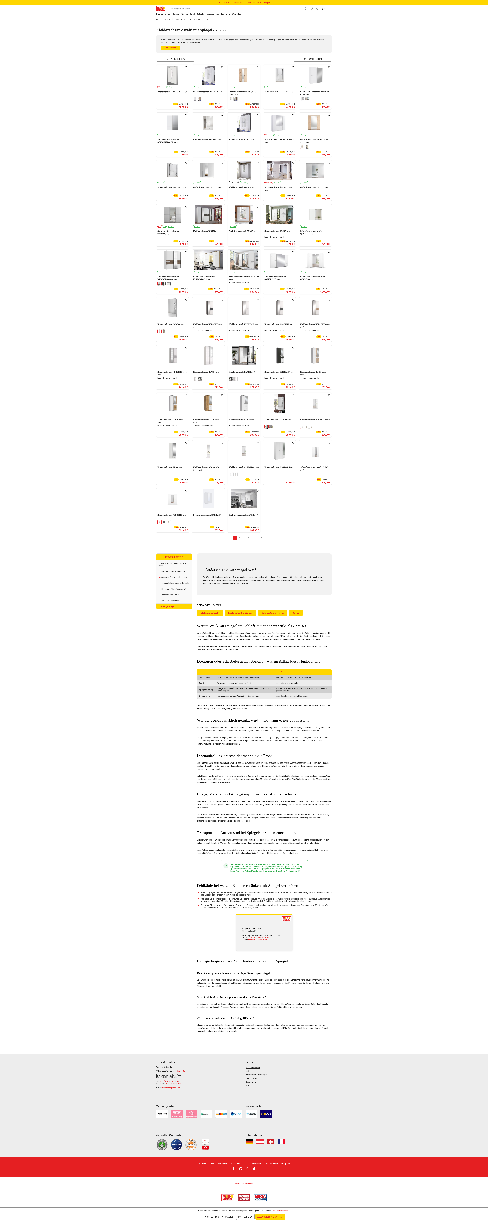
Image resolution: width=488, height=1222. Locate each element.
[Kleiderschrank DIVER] (208, 214)
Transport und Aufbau (170, 595)
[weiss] (195, 99)
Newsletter (222, 1164)
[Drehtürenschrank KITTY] (208, 75)
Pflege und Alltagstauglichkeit (173, 589)
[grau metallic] (164, 522)
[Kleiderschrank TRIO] (172, 450)
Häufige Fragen (168, 606)
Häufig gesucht (315, 59)
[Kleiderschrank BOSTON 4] (279, 450)
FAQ (247, 1071)
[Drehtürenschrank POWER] (172, 75)
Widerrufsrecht (271, 1164)
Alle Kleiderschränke (209, 613)
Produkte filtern (178, 59)
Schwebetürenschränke (273, 613)
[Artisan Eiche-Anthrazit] (235, 99)
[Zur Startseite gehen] (161, 8)
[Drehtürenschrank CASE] (208, 498)
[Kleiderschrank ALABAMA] (315, 403)
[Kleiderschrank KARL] (244, 122)
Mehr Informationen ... (281, 1211)
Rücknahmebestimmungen (257, 1075)
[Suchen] (305, 8)
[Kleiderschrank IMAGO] (172, 307)
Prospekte (285, 1164)
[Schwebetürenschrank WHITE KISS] (315, 75)
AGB (245, 1164)
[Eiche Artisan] (307, 427)
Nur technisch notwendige (219, 1217)
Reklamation (251, 1082)
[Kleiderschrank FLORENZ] (172, 498)
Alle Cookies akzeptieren (270, 1217)
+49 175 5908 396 (173, 1083)
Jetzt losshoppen (263, 3)
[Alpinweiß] (302, 427)
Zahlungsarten (251, 1078)
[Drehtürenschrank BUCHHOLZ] (279, 122)
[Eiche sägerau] (164, 331)
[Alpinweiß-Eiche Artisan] (311, 427)
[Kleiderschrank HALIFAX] (279, 75)
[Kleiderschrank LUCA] (244, 170)
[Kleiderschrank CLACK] (208, 355)
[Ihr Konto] (312, 8)
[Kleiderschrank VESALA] (208, 122)
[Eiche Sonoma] (200, 99)
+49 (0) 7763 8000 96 (259, 938)
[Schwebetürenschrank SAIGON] (244, 260)
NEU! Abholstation (253, 1068)
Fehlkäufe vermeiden (170, 600)
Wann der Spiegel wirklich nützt (174, 577)
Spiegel (296, 613)
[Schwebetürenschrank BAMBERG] (172, 260)
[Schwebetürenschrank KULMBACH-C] (208, 260)
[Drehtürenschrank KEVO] (208, 170)
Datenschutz (256, 1164)
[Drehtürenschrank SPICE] (244, 214)
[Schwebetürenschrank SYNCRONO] (279, 260)
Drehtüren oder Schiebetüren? (174, 571)
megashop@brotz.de (257, 940)
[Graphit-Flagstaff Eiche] (164, 284)
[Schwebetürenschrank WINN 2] (279, 170)
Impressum (235, 1164)
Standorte (181, 1071)
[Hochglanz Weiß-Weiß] (195, 379)
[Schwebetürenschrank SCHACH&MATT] (172, 122)
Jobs (212, 1164)
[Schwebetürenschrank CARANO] (172, 214)
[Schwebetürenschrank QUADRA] (315, 214)
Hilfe (247, 1085)
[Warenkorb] (323, 8)
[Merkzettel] (318, 8)
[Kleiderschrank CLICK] (279, 355)
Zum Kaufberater (170, 48)
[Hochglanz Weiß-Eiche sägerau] (200, 379)
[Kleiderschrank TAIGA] (279, 214)
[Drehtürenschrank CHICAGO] (244, 75)
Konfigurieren (245, 1217)
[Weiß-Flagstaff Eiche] (159, 284)
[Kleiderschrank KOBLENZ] (208, 307)
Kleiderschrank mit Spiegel (240, 613)
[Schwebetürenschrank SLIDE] (315, 450)
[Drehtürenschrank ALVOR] (244, 498)
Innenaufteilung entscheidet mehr (175, 583)
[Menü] (329, 8)
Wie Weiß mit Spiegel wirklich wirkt (172, 564)
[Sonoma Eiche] (307, 99)
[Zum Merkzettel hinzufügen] (186, 67)
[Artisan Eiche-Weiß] (231, 99)
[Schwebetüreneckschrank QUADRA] (315, 260)
